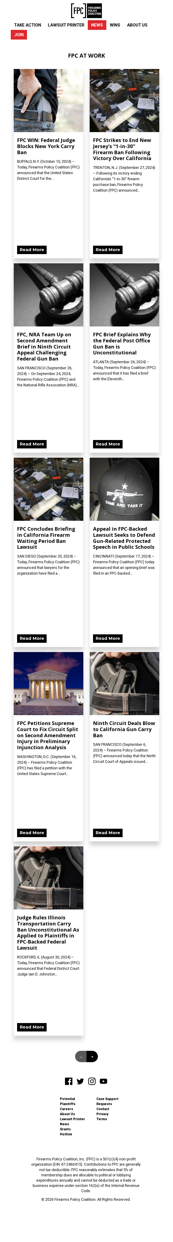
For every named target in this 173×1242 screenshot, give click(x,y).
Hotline (66, 1134)
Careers (66, 1109)
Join (19, 34)
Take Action (27, 25)
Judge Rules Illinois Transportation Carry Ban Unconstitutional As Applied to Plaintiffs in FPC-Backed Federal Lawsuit (48, 932)
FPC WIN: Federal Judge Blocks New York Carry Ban (46, 146)
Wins (115, 25)
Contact (102, 1109)
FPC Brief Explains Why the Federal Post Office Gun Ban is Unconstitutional (122, 343)
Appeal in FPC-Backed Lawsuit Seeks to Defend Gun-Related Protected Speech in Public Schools (124, 537)
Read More (32, 249)
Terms (101, 1119)
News (97, 25)
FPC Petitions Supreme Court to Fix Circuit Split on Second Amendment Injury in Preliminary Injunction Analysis (47, 735)
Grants (65, 1129)
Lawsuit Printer (66, 25)
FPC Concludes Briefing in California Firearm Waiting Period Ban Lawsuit (46, 537)
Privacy (102, 1114)
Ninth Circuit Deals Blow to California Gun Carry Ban (124, 729)
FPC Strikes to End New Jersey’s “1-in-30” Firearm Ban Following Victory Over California (122, 149)
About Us (137, 25)
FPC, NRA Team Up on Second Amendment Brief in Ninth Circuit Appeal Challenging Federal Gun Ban (44, 346)
